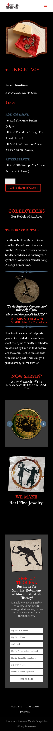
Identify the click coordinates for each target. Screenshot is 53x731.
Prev (10, 424)
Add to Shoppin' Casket (23, 188)
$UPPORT (25, 712)
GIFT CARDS (32, 706)
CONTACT (16, 706)
